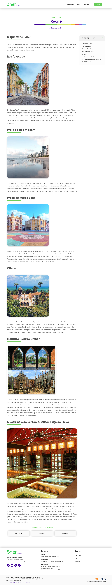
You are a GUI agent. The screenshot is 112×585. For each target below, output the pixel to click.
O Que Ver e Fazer (87, 43)
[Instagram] (8, 565)
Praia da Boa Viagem (88, 49)
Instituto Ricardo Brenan (89, 57)
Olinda (84, 54)
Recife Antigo (86, 46)
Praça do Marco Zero (88, 51)
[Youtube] (12, 565)
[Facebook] (19, 565)
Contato (86, 4)
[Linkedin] (15, 565)
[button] (102, 38)
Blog (78, 4)
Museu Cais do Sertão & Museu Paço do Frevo (91, 61)
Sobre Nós (70, 4)
